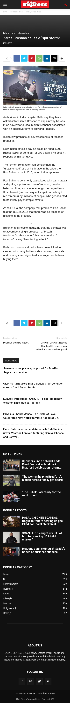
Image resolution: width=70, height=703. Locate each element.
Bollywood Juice (33, 11)
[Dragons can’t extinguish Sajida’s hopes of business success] (11, 551)
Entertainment (16, 11)
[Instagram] (30, 681)
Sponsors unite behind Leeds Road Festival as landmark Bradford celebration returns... (42, 464)
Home (4, 11)
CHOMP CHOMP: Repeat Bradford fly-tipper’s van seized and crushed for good (51, 346)
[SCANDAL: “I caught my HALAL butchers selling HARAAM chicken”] (11, 537)
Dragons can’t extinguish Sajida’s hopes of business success (43, 550)
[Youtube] (48, 681)
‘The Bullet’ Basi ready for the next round (41, 493)
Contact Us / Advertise (25, 693)
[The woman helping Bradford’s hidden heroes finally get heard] (11, 480)
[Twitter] (39, 681)
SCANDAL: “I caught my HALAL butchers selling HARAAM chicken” (42, 536)
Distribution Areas (46, 693)
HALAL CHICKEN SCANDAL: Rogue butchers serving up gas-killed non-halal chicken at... (43, 521)
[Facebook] (22, 681)
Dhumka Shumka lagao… (16, 342)
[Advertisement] (35, 285)
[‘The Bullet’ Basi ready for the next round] (11, 496)
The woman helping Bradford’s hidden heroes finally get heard (42, 478)
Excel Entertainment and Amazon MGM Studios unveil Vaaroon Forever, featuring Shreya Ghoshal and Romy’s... (33, 433)
